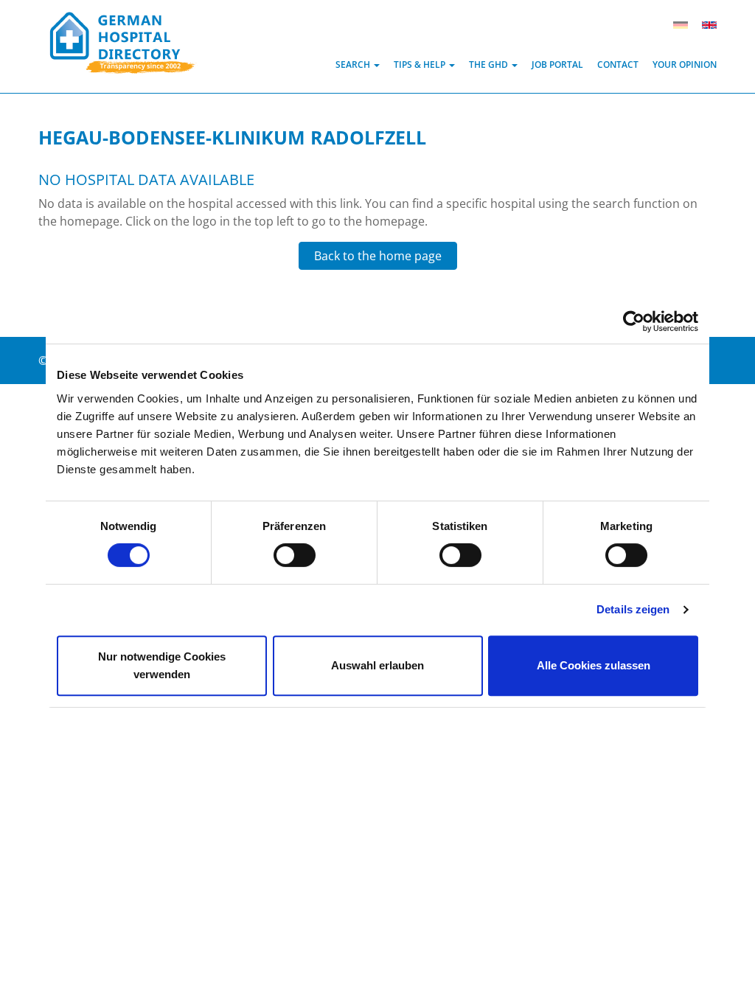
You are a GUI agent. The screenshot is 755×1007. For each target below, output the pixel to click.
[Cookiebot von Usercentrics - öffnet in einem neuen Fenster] (633, 321)
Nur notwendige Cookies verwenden (162, 665)
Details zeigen (632, 609)
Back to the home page (378, 256)
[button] (357, 64)
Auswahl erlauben (377, 665)
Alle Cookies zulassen (593, 665)
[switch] (295, 555)
